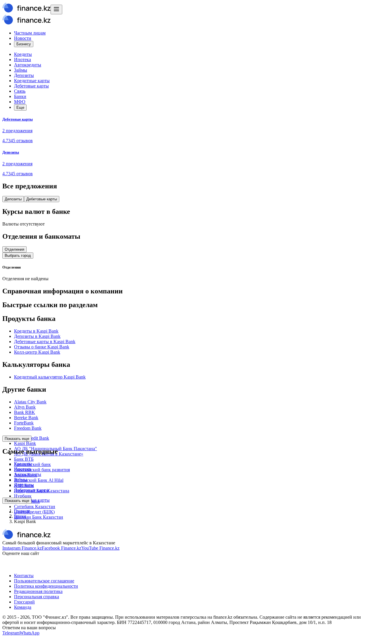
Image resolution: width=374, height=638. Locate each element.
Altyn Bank (25, 407)
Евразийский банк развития (42, 469)
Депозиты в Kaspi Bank (37, 336)
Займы (20, 70)
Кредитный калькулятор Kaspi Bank (50, 376)
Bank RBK (24, 412)
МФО (19, 101)
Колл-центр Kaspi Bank (37, 352)
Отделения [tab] (14, 249)
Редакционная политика (38, 591)
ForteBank (24, 422)
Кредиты (23, 54)
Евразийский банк (32, 464)
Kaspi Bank (25, 443)
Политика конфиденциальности (46, 586)
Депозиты (24, 75)
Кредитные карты (32, 80)
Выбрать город (18, 255)
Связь (19, 91)
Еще (20, 107)
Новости (22, 38)
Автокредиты (27, 64)
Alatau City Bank (30, 401)
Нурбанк (23, 495)
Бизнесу (23, 44)
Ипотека (22, 59)
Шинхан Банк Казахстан (38, 517)
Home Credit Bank (31, 438)
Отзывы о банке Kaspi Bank (41, 346)
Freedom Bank (27, 428)
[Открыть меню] (56, 9)
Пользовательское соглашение (44, 580)
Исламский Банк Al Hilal (38, 480)
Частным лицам (30, 32)
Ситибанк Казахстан (34, 506)
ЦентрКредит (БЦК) (34, 511)
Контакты (24, 575)
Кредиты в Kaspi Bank (36, 331)
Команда (22, 607)
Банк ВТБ (24, 459)
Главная (22, 510)
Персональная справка (36, 596)
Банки (20, 96)
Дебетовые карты (31, 85)
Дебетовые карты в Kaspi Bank (44, 341)
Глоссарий (24, 601)
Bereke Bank (26, 417)
